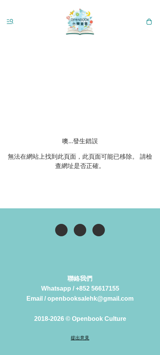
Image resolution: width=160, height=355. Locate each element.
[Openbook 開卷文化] (80, 21)
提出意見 (80, 338)
